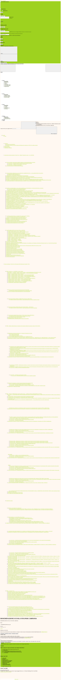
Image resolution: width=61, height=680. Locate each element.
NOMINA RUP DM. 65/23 (12, 491)
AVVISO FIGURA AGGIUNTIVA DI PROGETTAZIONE (15, 251)
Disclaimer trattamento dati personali (5, 671)
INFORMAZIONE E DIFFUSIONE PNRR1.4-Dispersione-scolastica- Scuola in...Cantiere (22, 581)
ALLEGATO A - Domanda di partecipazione (17, 542)
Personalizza (2, 633)
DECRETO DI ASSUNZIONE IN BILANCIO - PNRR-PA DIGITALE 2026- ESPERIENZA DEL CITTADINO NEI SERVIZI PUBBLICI (31, 509)
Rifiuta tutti (8, 633)
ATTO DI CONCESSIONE (10, 256)
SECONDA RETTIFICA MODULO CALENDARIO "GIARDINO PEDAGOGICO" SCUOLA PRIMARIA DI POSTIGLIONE (26, 192)
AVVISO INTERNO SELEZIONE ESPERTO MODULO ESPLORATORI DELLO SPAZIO (20, 162)
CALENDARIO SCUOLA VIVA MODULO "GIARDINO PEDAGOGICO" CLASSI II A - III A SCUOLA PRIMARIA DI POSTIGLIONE (28, 195)
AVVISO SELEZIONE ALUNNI (11, 248)
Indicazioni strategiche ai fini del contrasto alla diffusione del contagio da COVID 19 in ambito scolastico (22, 145)
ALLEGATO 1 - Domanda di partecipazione (16, 420)
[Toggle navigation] (7, 68)
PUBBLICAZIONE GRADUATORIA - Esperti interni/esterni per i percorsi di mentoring (23, 307)
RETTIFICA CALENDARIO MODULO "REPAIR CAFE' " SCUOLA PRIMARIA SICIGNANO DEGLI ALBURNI (24, 179)
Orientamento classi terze (8, 147)
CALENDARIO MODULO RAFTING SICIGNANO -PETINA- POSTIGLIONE (19, 191)
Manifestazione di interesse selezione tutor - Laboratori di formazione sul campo (20, 333)
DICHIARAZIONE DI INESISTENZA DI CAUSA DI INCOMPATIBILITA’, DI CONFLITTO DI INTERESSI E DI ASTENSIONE (28, 609)
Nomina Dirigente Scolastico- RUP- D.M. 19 (15, 317)
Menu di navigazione (54, 133)
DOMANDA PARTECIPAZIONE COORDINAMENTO (15, 252)
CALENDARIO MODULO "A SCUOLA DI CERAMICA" (15, 205)
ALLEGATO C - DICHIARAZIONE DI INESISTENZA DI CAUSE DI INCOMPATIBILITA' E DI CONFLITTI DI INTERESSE (30, 540)
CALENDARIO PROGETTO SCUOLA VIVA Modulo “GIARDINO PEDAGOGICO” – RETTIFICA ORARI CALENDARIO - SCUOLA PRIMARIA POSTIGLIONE (32, 193)
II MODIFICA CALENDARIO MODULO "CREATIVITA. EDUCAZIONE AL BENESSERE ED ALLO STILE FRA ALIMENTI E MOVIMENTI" (29, 196)
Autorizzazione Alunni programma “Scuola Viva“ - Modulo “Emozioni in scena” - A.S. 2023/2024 (19, 155)
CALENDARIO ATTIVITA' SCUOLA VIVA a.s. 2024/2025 (15, 230)
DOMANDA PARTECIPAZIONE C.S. (12, 243)
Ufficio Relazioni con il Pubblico (7, 660)
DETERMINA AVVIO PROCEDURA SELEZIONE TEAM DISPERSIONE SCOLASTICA (22, 580)
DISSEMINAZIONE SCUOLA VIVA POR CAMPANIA (15, 255)
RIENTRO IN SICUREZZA (10, 144)
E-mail (10, 31)
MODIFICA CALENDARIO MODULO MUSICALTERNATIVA (16, 208)
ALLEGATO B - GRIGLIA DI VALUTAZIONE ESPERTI (17, 571)
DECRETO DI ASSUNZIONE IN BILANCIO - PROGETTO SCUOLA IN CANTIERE (22, 582)
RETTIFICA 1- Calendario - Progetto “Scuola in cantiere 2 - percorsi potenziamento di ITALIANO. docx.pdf (24, 272)
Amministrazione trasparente (6, 664)
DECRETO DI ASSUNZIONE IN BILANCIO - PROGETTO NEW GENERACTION (21, 615)
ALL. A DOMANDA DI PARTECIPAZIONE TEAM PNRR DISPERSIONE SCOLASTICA (22, 578)
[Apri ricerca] (53, 68)
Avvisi (5, 136)
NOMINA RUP (8, 254)
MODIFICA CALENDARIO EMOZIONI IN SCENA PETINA (16, 218)
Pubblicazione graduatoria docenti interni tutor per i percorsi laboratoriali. (21, 290)
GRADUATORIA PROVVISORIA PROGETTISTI (16, 594)
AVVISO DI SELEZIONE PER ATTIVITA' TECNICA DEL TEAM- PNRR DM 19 (21, 315)
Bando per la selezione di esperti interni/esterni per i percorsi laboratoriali (19, 291)
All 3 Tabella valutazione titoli (14, 334)
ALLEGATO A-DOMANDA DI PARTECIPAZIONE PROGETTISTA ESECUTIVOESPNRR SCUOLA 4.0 (25, 599)
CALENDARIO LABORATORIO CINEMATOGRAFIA (17, 282)
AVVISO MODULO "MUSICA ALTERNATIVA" (14, 207)
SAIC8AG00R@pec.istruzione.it (13, 651)
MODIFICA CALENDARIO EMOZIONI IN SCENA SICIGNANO (16, 219)
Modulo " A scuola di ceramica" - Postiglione (15, 240)
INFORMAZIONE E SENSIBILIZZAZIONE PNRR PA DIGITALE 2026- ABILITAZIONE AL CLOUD (26, 521)
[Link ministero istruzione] (4, 1)
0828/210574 (6, 650)
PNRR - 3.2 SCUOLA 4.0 (10, 590)
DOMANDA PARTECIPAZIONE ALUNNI (13, 246)
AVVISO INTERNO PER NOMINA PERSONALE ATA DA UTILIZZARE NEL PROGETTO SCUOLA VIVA (23, 245)
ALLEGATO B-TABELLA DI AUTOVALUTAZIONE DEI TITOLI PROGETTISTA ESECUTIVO (23, 598)
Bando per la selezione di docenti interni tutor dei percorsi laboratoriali (18, 289)
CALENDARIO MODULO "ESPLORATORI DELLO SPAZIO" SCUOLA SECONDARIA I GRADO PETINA (23, 180)
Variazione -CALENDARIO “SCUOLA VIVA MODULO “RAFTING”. (19, 233)
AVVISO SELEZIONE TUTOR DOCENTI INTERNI (14, 165)
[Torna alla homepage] (30, 63)
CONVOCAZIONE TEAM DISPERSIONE (15, 543)
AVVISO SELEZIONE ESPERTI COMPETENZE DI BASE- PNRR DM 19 (20, 298)
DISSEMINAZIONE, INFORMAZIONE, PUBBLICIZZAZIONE (18, 318)
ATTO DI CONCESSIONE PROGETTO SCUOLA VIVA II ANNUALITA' (18, 178)
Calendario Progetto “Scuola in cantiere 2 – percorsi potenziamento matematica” (20, 280)
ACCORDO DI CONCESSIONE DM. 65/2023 (15, 493)
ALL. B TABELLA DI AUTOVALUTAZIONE (15, 577)
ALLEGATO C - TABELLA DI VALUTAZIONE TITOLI (17, 570)
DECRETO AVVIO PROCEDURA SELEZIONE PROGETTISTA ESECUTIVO (20, 608)
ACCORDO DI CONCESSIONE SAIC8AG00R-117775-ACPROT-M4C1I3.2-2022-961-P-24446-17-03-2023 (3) (25, 616)
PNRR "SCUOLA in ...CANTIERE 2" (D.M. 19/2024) (14, 271)
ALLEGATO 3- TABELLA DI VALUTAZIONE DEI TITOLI (19, 367)
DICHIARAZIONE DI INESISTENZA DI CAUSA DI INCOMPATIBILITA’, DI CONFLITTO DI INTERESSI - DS (26, 597)
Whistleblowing (4, 663)
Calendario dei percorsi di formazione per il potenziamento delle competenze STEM (20, 397)
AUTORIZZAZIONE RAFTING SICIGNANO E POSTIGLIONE (16, 221)
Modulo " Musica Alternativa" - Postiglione (14, 239)
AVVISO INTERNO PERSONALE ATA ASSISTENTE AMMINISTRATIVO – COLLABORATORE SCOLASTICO (24, 173)
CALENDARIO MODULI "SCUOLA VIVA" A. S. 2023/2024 (16, 203)
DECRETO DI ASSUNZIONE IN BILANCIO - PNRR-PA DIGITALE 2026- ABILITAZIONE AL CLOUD (27, 522)
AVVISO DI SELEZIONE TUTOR (11, 241)
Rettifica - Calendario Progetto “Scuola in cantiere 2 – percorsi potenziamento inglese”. (21, 275)
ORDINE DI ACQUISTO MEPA (15, 519)
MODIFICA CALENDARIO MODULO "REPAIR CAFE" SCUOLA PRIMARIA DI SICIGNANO (21, 194)
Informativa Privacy (5, 659)
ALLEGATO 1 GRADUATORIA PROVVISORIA (14, 242)
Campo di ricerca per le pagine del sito (6, 128)
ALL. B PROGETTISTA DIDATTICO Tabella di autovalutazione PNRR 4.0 (20, 610)
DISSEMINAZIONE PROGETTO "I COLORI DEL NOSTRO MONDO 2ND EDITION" (20, 176)
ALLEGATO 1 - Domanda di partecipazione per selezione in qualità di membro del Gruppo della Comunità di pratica (27, 385)
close (1, 72)
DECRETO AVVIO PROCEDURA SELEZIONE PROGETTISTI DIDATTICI (20, 612)
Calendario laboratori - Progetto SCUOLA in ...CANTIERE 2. (17, 281)
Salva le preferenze (7, 642)
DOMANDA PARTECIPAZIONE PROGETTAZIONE (14, 250)
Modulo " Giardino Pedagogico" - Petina (14, 238)
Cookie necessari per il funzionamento (6, 640)
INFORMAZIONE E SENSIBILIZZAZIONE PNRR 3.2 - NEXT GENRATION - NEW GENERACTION (24, 614)
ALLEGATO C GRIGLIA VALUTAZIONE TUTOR (16, 189)
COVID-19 (6, 143)
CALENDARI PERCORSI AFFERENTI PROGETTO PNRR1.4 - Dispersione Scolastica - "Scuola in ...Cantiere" (25, 563)
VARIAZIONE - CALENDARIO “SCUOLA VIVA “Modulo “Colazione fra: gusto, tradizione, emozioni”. (24, 236)
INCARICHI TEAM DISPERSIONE (14, 568)
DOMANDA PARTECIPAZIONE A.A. (14, 174)
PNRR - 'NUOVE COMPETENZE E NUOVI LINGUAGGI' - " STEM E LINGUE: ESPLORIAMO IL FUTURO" (24, 393)
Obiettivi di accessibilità (5, 662)
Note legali (4, 658)
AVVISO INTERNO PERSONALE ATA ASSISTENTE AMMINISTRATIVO (20, 336)
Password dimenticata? (3, 19)
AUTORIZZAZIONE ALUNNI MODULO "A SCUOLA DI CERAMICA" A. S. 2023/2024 (20, 204)
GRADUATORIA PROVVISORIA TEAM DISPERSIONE (17, 575)
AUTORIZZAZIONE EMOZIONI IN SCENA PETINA (15, 222)
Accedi (2, 12)
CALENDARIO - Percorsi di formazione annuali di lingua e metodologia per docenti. (21, 396)
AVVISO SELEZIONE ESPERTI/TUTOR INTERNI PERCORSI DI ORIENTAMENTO (22, 573)
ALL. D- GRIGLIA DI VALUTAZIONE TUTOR (15, 569)
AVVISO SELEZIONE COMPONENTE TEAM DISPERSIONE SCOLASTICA (20, 579)
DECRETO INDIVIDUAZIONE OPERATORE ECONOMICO (18, 592)
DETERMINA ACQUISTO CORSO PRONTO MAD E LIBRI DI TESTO (21, 518)
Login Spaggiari (25, 33)
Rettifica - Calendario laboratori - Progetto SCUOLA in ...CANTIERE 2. (19, 277)
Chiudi (1, 41)
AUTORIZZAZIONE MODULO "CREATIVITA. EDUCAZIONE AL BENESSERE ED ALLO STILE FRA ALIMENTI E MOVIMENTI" (28, 202)
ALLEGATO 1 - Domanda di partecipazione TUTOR (18, 374)
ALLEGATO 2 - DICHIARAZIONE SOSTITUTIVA (18, 354)
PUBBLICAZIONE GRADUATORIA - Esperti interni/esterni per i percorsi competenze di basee (24, 299)
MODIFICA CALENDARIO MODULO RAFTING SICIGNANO (16, 217)
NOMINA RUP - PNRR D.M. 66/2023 (14, 386)
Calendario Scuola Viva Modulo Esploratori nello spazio (16, 232)
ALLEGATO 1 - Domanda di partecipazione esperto (18, 555)
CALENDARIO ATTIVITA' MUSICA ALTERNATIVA (16, 216)
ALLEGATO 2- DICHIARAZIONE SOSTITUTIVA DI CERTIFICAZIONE (20, 163)
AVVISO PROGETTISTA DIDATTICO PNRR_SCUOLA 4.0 (17, 611)
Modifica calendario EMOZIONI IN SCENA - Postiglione (15, 206)
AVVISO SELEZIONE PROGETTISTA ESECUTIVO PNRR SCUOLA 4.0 (20, 606)
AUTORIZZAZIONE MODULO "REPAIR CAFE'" (14, 198)
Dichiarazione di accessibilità (6, 661)
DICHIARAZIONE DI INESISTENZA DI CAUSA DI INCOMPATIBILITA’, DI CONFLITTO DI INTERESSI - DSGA (27, 596)
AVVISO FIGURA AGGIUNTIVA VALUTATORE (14, 249)
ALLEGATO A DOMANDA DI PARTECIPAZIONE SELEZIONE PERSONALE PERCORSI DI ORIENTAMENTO (26, 572)
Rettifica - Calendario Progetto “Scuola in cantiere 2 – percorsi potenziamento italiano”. (21, 274)
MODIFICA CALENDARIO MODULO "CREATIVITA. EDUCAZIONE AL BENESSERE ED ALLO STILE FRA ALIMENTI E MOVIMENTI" (29, 199)
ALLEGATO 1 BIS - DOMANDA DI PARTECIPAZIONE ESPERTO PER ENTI (22, 355)
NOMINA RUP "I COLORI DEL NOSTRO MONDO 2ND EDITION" (17, 175)
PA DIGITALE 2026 (9, 500)
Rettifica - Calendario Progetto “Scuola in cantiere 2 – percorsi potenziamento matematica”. (21, 276)
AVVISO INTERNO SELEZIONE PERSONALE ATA (16, 316)
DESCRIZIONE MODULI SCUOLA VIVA (13, 247)
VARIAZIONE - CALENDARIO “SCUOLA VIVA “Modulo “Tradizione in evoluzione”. (21, 235)
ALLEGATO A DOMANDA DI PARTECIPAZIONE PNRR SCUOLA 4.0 (21, 607)
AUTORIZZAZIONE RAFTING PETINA (12, 220)
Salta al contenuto (3, 0)
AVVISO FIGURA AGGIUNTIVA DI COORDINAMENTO (15, 253)
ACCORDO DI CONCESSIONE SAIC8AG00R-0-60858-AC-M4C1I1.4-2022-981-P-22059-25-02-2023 (24, 583)
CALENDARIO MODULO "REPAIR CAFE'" (13, 197)
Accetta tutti (15, 633)
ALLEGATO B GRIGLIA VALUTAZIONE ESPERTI (18, 541)
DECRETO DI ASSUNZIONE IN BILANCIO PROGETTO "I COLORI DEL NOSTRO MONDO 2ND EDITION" (24, 177)
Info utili (37, 122)
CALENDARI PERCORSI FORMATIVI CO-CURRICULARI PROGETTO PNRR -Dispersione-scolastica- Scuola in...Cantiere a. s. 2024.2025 (30, 531)
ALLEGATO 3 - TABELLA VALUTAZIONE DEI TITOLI (17, 164)
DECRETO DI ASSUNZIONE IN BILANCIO (15, 492)
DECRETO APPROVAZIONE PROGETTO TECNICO (17, 593)
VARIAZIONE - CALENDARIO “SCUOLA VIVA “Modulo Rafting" (19, 234)
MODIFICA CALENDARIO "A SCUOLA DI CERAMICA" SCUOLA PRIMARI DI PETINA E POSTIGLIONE (24, 200)
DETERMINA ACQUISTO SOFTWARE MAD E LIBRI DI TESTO (20, 520)
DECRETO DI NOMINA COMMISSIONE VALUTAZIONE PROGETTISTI (20, 595)
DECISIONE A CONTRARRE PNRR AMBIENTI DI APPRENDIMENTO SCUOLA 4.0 (22, 591)
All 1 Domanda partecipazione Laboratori (16, 335)
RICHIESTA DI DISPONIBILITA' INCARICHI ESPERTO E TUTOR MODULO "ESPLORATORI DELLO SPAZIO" (25, 188)
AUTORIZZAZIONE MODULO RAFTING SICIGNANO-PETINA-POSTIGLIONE (19, 190)
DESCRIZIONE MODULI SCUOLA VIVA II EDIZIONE (15, 201)
